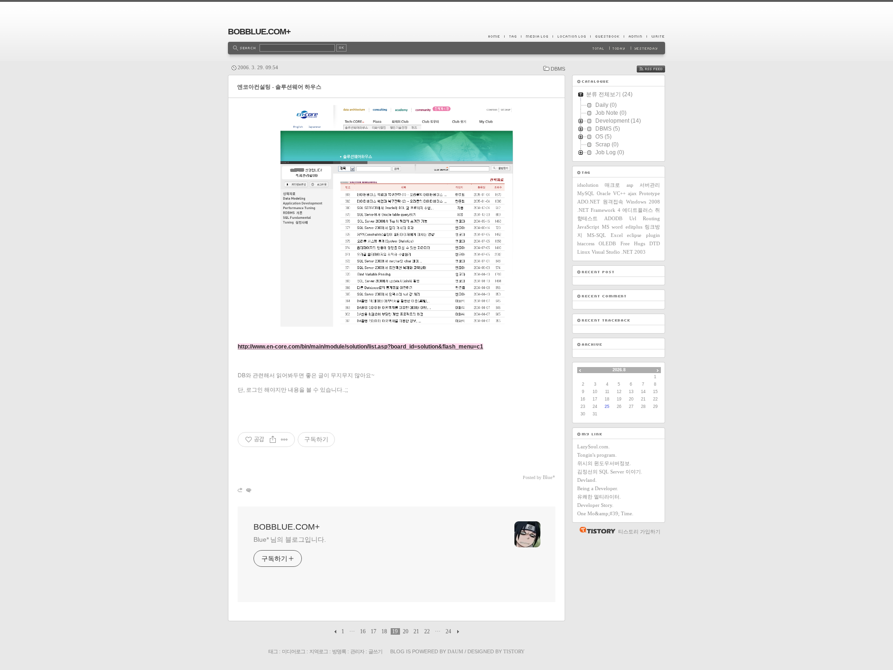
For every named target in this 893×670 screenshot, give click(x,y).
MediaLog (537, 36)
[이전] (336, 631)
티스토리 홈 (595, 530)
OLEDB (607, 243)
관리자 (357, 651)
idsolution (588, 185)
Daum (455, 651)
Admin (635, 36)
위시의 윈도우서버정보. (604, 463)
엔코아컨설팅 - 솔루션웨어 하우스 (279, 87)
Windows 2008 (643, 201)
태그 (273, 651)
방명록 (339, 651)
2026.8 (619, 370)
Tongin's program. (597, 455)
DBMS (558, 69)
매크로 (612, 185)
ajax (632, 193)
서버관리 (650, 185)
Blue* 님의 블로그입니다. (289, 539)
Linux (583, 252)
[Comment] (248, 490)
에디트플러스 (637, 210)
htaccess (585, 243)
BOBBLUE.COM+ (259, 31)
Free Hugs (632, 243)
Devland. (587, 480)
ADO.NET (588, 201)
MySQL (585, 193)
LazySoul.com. (593, 446)
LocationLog (571, 36)
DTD (654, 243)
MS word (612, 227)
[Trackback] (241, 490)
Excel (617, 235)
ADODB (613, 218)
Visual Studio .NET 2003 (619, 252)
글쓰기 (375, 651)
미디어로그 (293, 651)
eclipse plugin (643, 235)
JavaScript (588, 227)
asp (629, 185)
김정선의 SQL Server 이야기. (609, 471)
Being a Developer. (597, 488)
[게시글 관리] (284, 440)
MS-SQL (596, 235)
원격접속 (613, 201)
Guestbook (607, 36)
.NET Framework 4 (598, 210)
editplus (634, 227)
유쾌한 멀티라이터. (599, 496)
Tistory (514, 651)
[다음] (457, 631)
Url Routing (644, 218)
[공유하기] (273, 440)
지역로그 (318, 651)
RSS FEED (657, 69)
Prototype (649, 193)
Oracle (604, 193)
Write (655, 36)
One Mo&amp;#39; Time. (605, 513)
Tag (512, 36)
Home (496, 36)
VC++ (619, 193)
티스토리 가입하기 (639, 531)
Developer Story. (595, 505)
